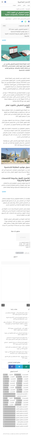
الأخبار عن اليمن (9, 398)
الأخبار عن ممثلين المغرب (22, 413)
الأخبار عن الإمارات (25, 381)
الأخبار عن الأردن (11, 376)
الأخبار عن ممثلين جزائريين (22, 417)
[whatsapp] (26, 367)
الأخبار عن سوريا (25, 402)
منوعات (14, 5)
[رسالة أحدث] (28, 305)
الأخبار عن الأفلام (25, 378)
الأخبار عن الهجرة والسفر (24, 398)
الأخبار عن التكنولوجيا (12, 381)
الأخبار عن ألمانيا (12, 391)
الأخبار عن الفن (25, 389)
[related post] (23, 237)
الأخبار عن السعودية (12, 385)
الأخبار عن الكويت (19, 252)
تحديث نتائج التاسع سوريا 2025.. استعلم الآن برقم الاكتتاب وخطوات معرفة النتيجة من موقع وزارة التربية (15, 324)
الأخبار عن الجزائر (25, 383)
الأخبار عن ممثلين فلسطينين (21, 421)
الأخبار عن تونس (12, 400)
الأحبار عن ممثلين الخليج (24, 374)
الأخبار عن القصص (12, 389)
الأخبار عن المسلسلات (22, 393)
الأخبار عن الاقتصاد (12, 378)
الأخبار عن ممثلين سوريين (22, 419)
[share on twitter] (21, 22)
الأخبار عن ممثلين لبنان (22, 424)
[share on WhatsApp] (24, 22)
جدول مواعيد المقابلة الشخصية (19, 31)
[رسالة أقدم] (3, 305)
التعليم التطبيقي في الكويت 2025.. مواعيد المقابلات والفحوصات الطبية (24, 245)
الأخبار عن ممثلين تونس (21, 415)
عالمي (24, 5)
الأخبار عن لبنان (11, 402)
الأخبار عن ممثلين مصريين (22, 426)
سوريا (29, 5)
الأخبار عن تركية (25, 400)
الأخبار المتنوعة (25, 376)
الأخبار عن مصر (10, 404)
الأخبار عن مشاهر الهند (24, 404)
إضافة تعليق (8, 18)
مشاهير (19, 5)
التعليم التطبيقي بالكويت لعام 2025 (18, 29)
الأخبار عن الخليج (12, 383)
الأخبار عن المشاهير (21, 396)
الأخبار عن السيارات (25, 387)
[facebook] (11, 367)
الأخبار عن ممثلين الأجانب (22, 408)
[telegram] (19, 367)
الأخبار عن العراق (11, 387)
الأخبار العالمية (24, 2)
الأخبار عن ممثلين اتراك (21, 406)
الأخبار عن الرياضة (25, 385)
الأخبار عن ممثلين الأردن (21, 411)
